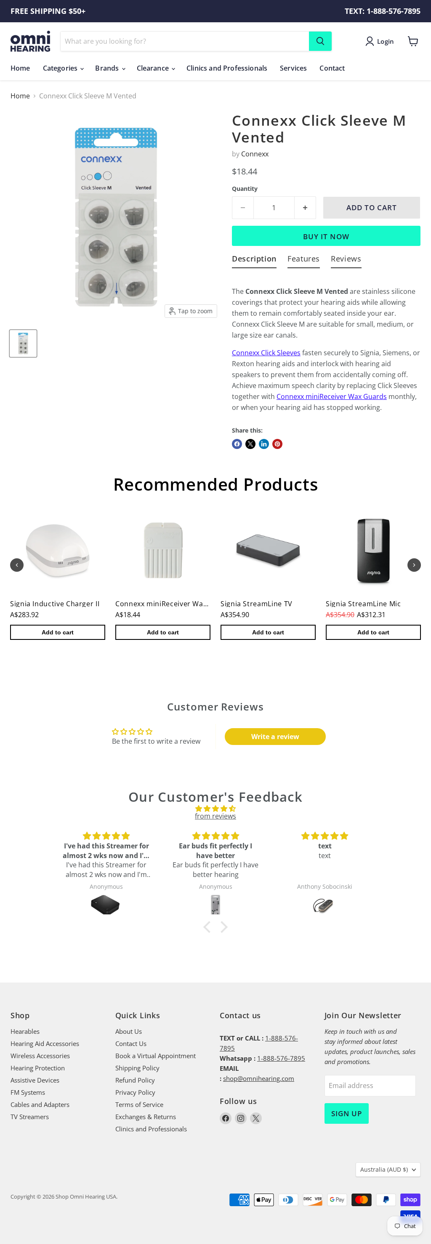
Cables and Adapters (40, 1104)
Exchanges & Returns (145, 1116)
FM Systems (28, 1092)
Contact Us (130, 1043)
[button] (209, 926)
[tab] (254, 260)
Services (293, 68)
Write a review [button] (275, 736)
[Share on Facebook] (237, 444)
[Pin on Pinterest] (277, 444)
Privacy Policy (135, 1092)
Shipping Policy (137, 1068)
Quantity (245, 188)
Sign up (346, 1113)
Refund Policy (135, 1080)
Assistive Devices (35, 1080)
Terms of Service (139, 1104)
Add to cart (58, 632)
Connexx (255, 153)
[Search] (320, 41)
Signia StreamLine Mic (363, 603)
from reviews (215, 816)
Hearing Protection (38, 1068)
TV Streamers (30, 1116)
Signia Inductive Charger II (54, 603)
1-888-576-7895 (281, 1058)
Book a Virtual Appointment (155, 1055)
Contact (332, 68)
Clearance (154, 68)
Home (20, 68)
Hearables (25, 1031)
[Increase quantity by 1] (305, 207)
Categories (61, 68)
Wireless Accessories (40, 1055)
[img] (215, 808)
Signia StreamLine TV (257, 603)
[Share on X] (250, 444)
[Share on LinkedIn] (264, 444)
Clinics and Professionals (226, 68)
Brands (107, 68)
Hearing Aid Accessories (45, 1043)
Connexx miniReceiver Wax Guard (330, 396)
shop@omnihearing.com (258, 1078)
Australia (384, 1169)
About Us (128, 1031)
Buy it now (326, 236)
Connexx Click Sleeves (266, 352)
